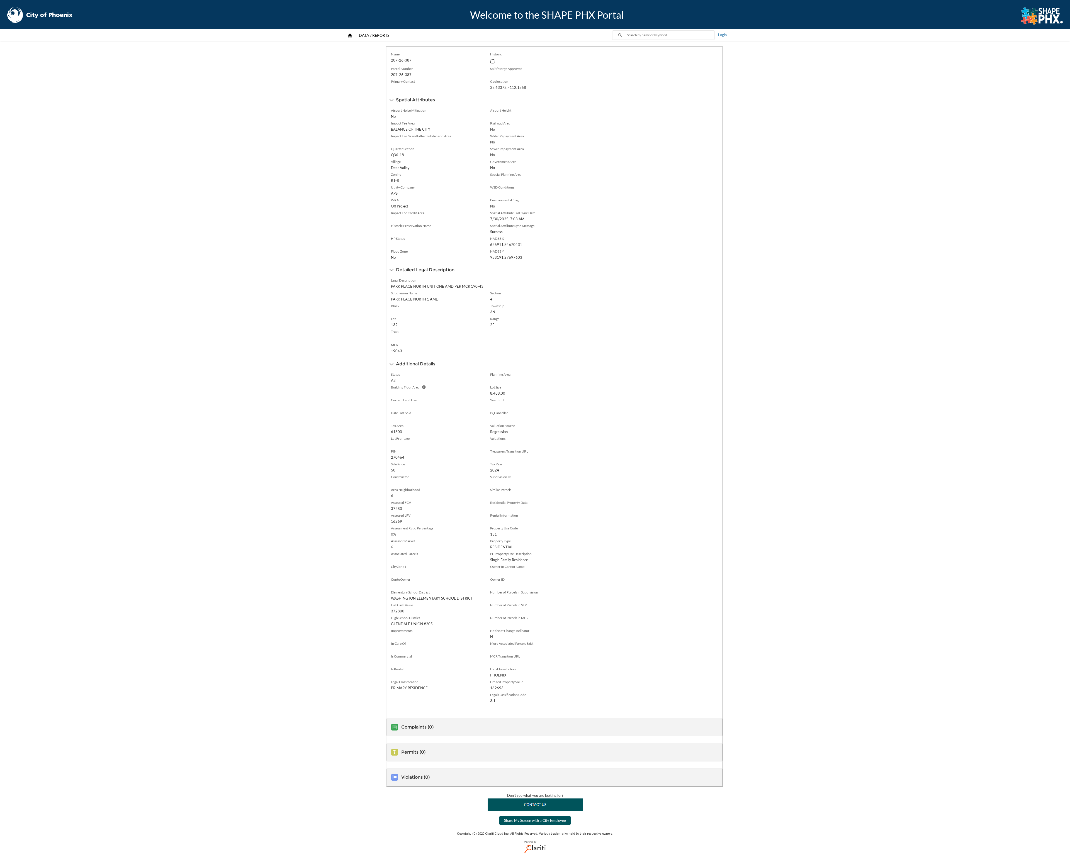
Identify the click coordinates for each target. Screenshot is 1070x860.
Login (722, 35)
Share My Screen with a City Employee (535, 820)
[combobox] (670, 35)
